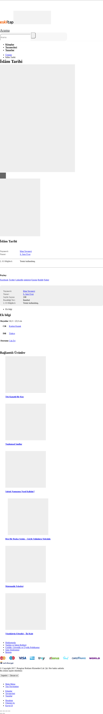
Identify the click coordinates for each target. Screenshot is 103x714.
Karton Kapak (15, 326)
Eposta (34, 280)
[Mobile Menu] (1, 9)
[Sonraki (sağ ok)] (4, 713)
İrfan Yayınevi (26, 251)
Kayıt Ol (9, 705)
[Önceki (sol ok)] (1, 713)
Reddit (40, 280)
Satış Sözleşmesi (12, 650)
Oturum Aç (10, 703)
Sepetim (4, 676)
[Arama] (33, 35)
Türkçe (12, 333)
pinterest (27, 280)
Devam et (14, 676)
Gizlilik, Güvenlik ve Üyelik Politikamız (22, 647)
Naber (46, 280)
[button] (5, 30)
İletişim (8, 652)
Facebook (4, 280)
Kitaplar (8, 691)
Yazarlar (9, 50)
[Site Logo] (25, 23)
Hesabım (9, 700)
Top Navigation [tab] (12, 686)
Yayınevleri (10, 693)
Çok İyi (12, 341)
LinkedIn (19, 280)
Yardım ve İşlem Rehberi (15, 645)
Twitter (12, 280)
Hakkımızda (10, 642)
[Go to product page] (25, 374)
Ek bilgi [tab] (8, 309)
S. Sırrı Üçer (25, 254)
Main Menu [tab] (10, 684)
